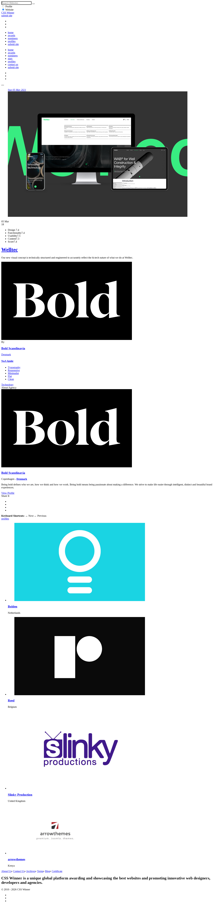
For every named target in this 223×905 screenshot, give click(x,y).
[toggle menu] (2, 85)
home (11, 32)
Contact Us (19, 871)
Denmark (6, 354)
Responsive (14, 370)
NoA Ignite (7, 361)
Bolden (12, 606)
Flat (10, 376)
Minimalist (13, 373)
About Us (6, 871)
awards (11, 35)
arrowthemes (16, 859)
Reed (11, 700)
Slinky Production (20, 794)
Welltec (9, 249)
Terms (40, 871)
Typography (14, 367)
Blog (47, 871)
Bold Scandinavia (13, 348)
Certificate (57, 871)
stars (10, 58)
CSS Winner (7, 12)
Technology (7, 384)
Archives (30, 871)
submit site (6, 15)
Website (9, 9)
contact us (13, 64)
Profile (8, 6)
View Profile (7, 493)
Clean (11, 379)
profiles (12, 41)
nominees (13, 38)
